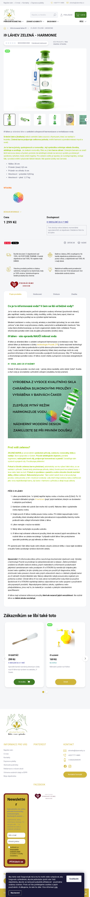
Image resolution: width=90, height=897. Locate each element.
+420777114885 (74, 755)
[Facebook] (65, 766)
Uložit (8, 243)
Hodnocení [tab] (37, 294)
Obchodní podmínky (11, 765)
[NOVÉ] (66, 638)
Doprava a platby (37, 3)
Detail (66, 682)
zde (56, 887)
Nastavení (15, 893)
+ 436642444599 (74, 760)
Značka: (59, 44)
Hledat (54, 15)
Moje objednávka (10, 776)
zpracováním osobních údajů (15, 850)
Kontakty (25, 3)
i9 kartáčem (39, 499)
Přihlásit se (16, 861)
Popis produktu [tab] (15, 294)
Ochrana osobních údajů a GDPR (15, 772)
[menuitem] (14, 21)
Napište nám (8, 3)
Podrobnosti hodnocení (39, 43)
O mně (17, 3)
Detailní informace (11, 212)
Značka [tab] (74, 294)
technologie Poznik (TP (47, 344)
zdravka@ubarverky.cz (76, 751)
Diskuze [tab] (56, 294)
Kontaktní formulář (75, 774)
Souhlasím (74, 879)
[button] (43, 692)
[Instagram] (70, 766)
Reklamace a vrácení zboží (13, 769)
